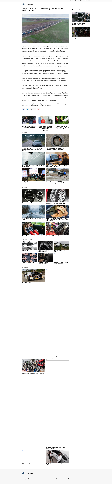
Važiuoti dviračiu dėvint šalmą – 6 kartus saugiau (33, 373)
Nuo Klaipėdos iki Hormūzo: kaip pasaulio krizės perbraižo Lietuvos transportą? (32, 182)
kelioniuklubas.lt (41, 478)
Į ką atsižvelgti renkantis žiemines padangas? (43, 251)
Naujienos (50, 4)
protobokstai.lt (74, 478)
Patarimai (58, 4)
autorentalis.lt (28, 479)
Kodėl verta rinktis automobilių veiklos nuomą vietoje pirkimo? (56, 464)
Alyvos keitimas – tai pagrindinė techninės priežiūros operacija (55, 448)
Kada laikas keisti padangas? (52, 235)
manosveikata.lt (35, 478)
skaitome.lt (47, 478)
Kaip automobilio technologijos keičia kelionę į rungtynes (29, 127)
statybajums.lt (28, 478)
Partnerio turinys (78, 4)
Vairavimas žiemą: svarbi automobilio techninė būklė (32, 219)
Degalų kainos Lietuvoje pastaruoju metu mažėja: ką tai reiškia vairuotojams (62, 127)
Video (71, 4)
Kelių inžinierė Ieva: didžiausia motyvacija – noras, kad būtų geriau (33, 166)
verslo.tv (51, 478)
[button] (43, 130)
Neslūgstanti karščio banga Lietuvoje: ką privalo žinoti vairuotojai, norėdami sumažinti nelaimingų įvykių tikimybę (57, 219)
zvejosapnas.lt (68, 478)
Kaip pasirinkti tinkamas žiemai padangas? (55, 203)
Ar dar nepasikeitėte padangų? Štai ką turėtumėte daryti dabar (80, 24)
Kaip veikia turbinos (26, 282)
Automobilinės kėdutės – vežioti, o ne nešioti (32, 235)
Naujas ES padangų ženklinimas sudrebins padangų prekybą (55, 357)
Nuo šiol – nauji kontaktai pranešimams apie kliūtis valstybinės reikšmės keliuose (57, 166)
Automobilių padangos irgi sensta (29, 463)
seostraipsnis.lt (56, 478)
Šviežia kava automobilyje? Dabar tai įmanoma (44, 263)
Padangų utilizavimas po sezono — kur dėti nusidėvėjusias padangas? (80, 38)
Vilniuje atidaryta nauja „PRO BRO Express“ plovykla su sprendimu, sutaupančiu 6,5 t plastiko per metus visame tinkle (57, 183)
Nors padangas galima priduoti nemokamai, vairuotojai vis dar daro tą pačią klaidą (56, 149)
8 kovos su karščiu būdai (27, 202)
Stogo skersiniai (25, 250)
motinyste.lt (80, 478)
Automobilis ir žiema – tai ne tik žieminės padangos (61, 263)
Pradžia (44, 4)
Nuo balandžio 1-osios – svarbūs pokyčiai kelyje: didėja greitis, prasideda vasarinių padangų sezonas (32, 149)
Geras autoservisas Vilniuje (28, 262)
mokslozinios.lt (62, 478)
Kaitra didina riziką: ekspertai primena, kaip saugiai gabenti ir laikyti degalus (45, 127)
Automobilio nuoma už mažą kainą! (60, 251)
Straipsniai (65, 4)
